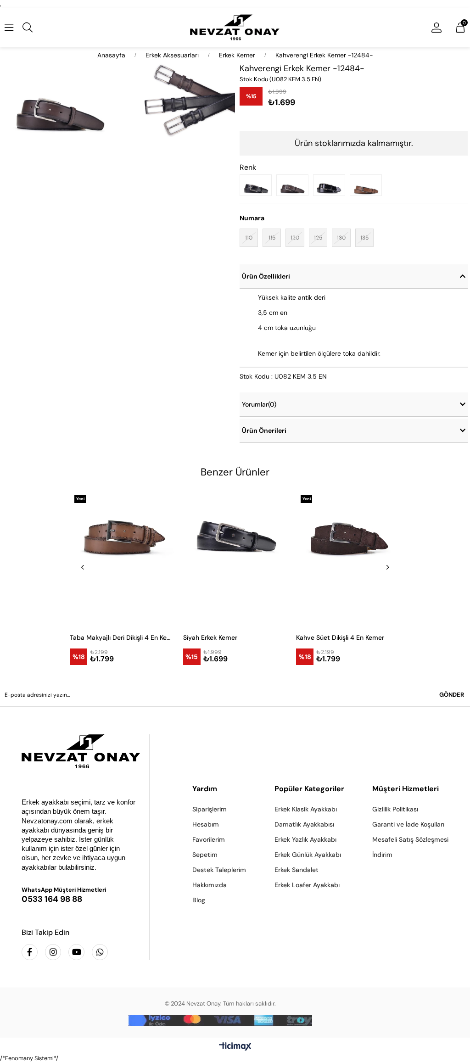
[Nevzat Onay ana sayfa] (78, 751)
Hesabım (205, 824)
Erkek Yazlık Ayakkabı (305, 839)
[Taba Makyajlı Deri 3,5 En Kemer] (368, 185)
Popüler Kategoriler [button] (309, 789)
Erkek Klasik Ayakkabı (305, 809)
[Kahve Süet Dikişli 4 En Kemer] (348, 558)
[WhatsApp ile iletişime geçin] (100, 952)
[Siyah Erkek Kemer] (258, 185)
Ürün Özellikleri (266, 276)
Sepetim (205, 854)
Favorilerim (208, 839)
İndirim (382, 854)
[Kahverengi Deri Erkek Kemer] (294, 185)
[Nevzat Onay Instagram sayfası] (53, 952)
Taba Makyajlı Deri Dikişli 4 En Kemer (122, 637)
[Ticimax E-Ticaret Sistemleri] (235, 1047)
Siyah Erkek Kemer (210, 637)
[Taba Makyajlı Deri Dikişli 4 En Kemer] (122, 558)
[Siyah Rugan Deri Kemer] (331, 185)
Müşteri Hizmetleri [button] (405, 789)
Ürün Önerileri (264, 430)
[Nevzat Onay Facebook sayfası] (30, 952)
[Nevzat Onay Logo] (235, 27)
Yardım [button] (204, 789)
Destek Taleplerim (219, 870)
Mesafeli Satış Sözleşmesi (410, 839)
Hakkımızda (209, 885)
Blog (198, 900)
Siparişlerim (209, 809)
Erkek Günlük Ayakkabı (307, 854)
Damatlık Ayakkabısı (304, 824)
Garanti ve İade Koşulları (408, 824)
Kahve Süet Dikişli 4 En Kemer (340, 637)
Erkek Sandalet (296, 870)
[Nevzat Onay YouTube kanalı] (76, 952)
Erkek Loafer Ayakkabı (307, 885)
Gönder (451, 695)
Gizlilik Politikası (395, 809)
